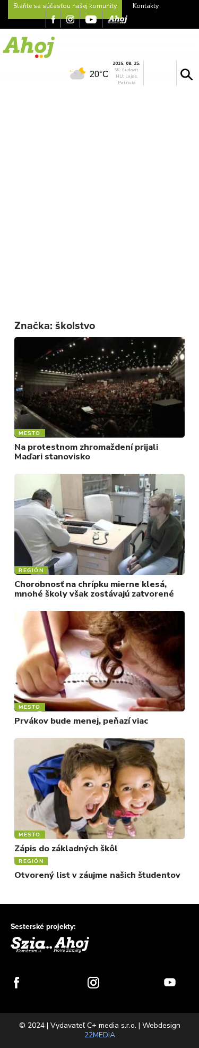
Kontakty (146, 6)
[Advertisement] (99, 196)
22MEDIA (99, 1035)
